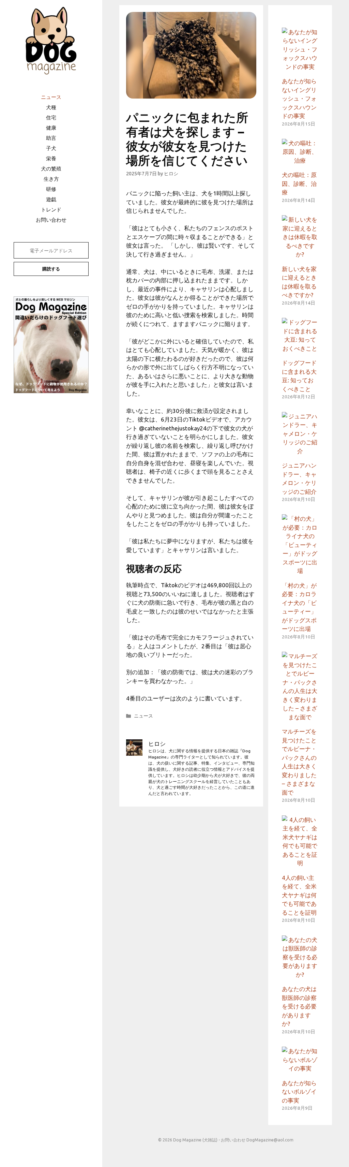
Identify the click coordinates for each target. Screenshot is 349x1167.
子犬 (51, 148)
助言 (51, 138)
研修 (51, 189)
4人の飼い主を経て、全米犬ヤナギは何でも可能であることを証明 (299, 895)
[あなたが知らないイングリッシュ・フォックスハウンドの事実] (300, 66)
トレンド (51, 209)
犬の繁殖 (51, 169)
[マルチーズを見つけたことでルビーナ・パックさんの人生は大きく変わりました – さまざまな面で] (300, 717)
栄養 (51, 158)
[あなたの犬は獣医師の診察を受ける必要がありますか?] (300, 974)
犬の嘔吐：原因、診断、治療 (299, 183)
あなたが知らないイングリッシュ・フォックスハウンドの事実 (299, 98)
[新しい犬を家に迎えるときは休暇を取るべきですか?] (300, 254)
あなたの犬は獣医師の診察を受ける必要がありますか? (299, 1006)
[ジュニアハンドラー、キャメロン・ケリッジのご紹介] (300, 451)
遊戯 (51, 199)
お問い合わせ (51, 220)
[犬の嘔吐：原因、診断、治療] (300, 160)
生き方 (51, 179)
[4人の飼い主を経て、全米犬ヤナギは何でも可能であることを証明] (300, 863)
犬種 (51, 107)
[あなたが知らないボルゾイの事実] (300, 1068)
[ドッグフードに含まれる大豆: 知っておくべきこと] (300, 348)
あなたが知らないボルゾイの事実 (299, 1092)
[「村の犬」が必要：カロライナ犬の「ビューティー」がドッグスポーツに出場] (300, 570)
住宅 (51, 117)
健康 (51, 128)
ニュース (51, 97)
